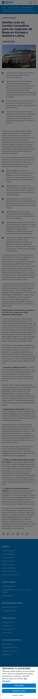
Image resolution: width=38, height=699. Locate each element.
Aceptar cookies (19, 685)
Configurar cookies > (18, 695)
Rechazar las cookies (19, 691)
